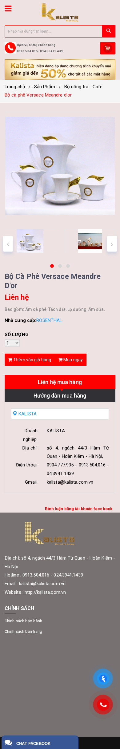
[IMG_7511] (30, 241)
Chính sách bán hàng (23, 631)
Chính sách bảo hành (23, 621)
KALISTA (27, 414)
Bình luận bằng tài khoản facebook (78, 508)
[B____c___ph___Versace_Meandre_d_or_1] (90, 241)
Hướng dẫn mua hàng (60, 395)
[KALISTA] (60, 12)
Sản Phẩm (44, 86)
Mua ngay (72, 359)
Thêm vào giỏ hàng (31, 359)
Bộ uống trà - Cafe (83, 86)
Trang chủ (15, 86)
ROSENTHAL (49, 320)
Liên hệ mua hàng (60, 382)
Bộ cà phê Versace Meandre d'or (38, 95)
